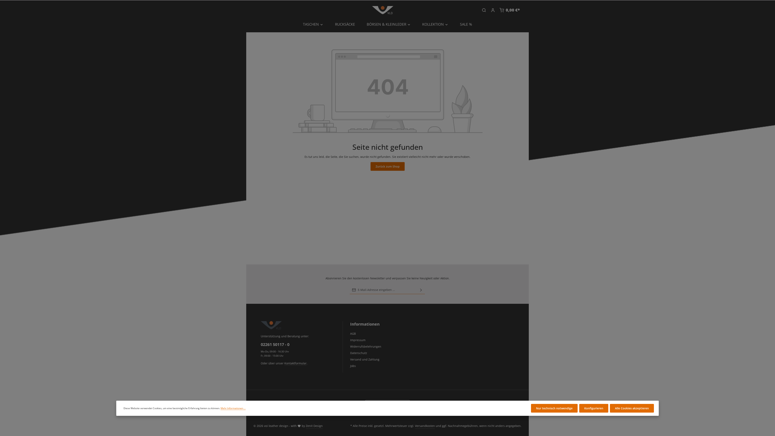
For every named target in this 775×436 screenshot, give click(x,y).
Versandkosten (425, 426)
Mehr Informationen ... (233, 408)
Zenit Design (314, 426)
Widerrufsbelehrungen (365, 346)
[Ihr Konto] (493, 10)
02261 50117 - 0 (275, 344)
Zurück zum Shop (388, 166)
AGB (353, 333)
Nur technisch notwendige (554, 408)
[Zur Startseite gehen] (382, 10)
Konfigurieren (593, 408)
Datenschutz (358, 353)
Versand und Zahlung (364, 359)
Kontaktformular (295, 363)
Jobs (353, 366)
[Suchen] (484, 10)
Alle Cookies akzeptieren (632, 408)
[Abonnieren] (421, 290)
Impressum (358, 340)
